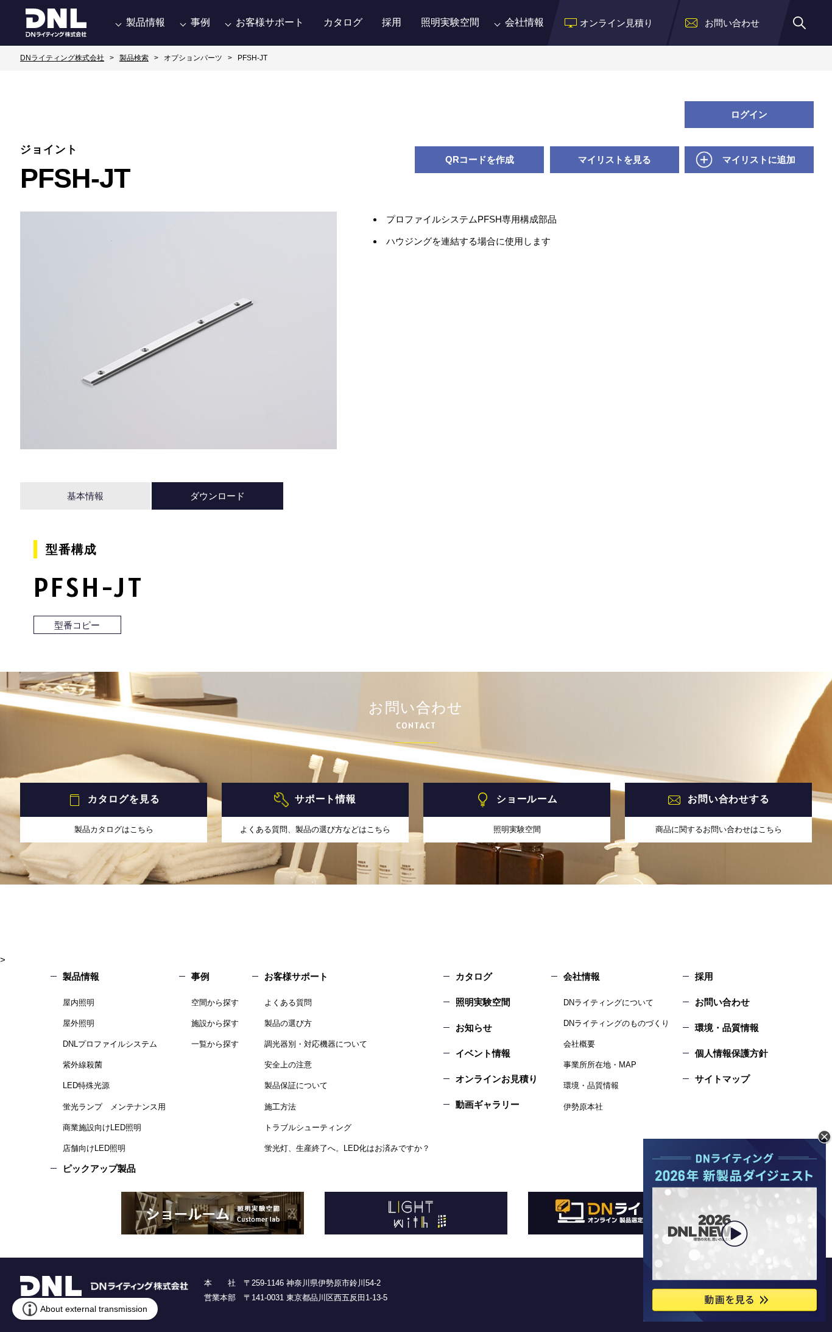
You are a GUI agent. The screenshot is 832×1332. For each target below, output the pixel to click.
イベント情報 (483, 1053)
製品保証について (296, 1085)
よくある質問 (288, 1002)
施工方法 (280, 1106)
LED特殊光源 (86, 1085)
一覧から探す (215, 1044)
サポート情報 (325, 799)
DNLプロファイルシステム (110, 1044)
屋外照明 (78, 1023)
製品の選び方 (288, 1023)
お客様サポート (270, 22)
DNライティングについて (608, 1002)
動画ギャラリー (488, 1104)
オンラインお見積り (497, 1079)
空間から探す (215, 1002)
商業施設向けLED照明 (102, 1127)
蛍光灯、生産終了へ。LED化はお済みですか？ (347, 1148)
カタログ (342, 22)
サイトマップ (722, 1079)
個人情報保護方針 (731, 1053)
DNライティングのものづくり (616, 1023)
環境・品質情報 (591, 1085)
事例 (200, 22)
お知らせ (474, 1027)
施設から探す (215, 1023)
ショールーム (527, 799)
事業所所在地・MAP (599, 1064)
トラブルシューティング (307, 1127)
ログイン (749, 114)
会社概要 (579, 1044)
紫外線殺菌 (82, 1064)
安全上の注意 (288, 1064)
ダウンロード (217, 496)
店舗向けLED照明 (94, 1148)
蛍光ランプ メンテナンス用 (114, 1106)
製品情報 (145, 22)
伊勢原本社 (583, 1106)
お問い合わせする (729, 799)
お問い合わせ (722, 1002)
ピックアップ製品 (99, 1168)
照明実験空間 (450, 22)
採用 (391, 22)
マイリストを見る (614, 159)
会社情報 (524, 22)
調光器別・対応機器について (315, 1044)
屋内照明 (78, 1002)
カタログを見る (124, 799)
